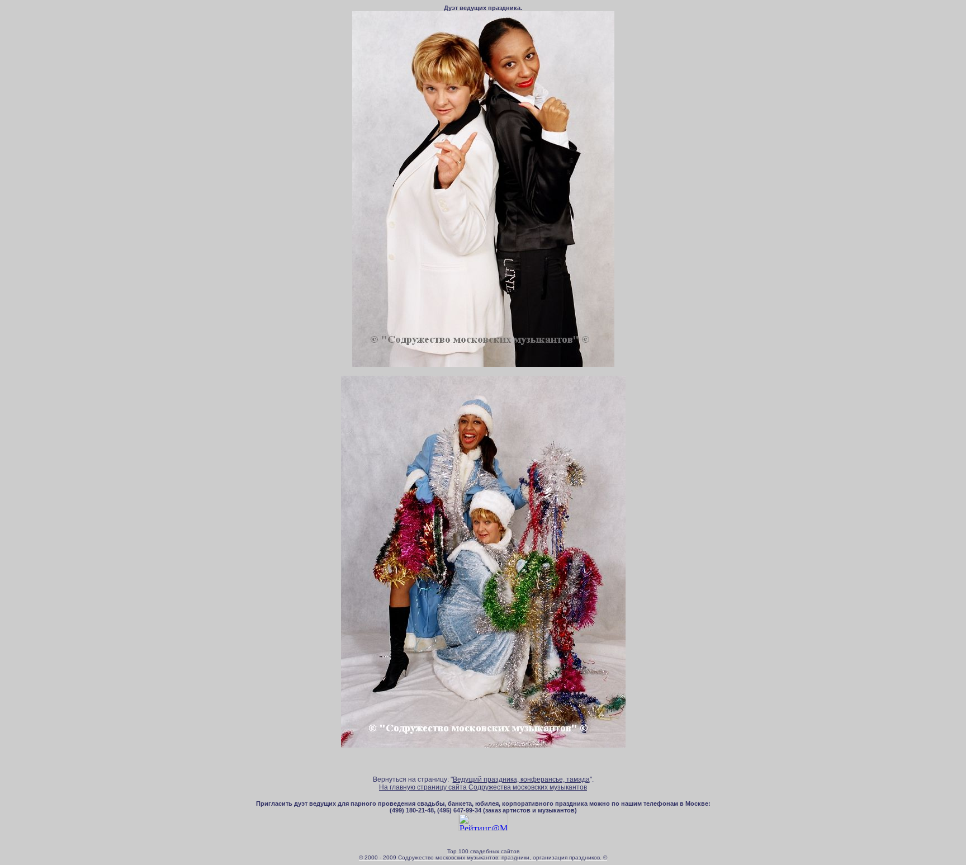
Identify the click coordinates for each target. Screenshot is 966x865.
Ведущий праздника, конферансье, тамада (521, 779)
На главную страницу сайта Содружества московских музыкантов (483, 787)
